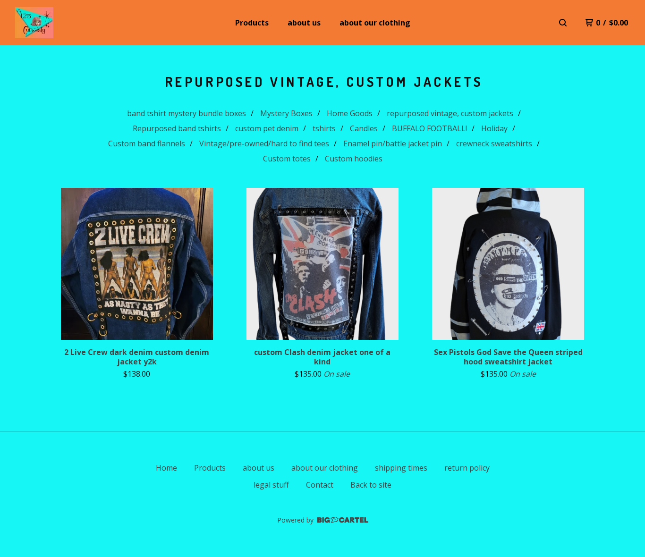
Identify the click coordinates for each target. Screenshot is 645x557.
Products (252, 22)
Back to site (370, 485)
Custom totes (287, 158)
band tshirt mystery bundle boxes (186, 113)
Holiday (494, 128)
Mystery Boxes (286, 113)
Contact (319, 485)
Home (166, 468)
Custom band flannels (146, 143)
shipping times (401, 468)
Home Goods (350, 113)
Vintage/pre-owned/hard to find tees (264, 143)
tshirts (324, 128)
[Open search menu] (563, 22)
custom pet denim (266, 128)
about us (304, 22)
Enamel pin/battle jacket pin (392, 143)
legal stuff (271, 485)
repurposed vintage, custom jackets (450, 113)
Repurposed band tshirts (177, 128)
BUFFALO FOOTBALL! (429, 128)
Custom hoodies (353, 158)
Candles (364, 128)
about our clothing (374, 22)
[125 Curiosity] (34, 22)
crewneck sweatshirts (494, 143)
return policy (467, 468)
